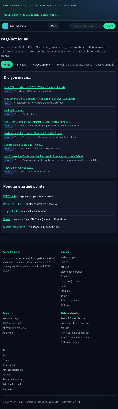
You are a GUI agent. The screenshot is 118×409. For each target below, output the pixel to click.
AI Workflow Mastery (14, 327)
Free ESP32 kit (10, 14)
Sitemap (7, 389)
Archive (53, 14)
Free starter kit (69, 276)
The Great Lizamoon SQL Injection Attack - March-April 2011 (38, 121)
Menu (54, 26)
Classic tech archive (14, 226)
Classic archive (41, 64)
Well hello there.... (14, 110)
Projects (21, 64)
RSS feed (66, 305)
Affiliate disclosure (12, 369)
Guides (64, 261)
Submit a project (70, 300)
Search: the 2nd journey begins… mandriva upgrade (85, 64)
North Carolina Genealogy (75, 332)
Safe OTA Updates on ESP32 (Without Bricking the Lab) (34, 87)
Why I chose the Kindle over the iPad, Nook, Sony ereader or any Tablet (43, 156)
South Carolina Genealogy (75, 337)
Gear (63, 285)
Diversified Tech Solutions (75, 323)
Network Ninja (10, 318)
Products (66, 290)
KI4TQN (65, 327)
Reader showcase (12, 379)
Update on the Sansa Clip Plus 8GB (23, 144)
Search (109, 26)
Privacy (6, 374)
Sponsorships (10, 365)
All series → (9, 332)
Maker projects (69, 257)
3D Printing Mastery (13, 323)
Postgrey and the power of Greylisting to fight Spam (33, 133)
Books (44, 14)
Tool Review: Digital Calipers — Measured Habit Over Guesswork (39, 98)
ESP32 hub (9, 196)
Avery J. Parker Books (73, 318)
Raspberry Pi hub (12, 203)
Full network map (70, 342)
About (5, 355)
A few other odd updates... (18, 167)
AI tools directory (29, 14)
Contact (6, 360)
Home (6, 64)
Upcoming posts (70, 281)
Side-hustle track (12, 384)
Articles (65, 266)
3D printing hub (11, 211)
